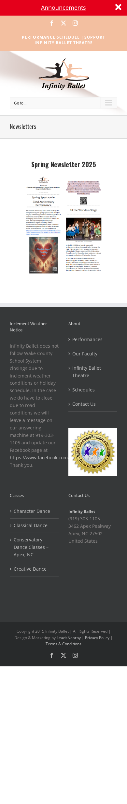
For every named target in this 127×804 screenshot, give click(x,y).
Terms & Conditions (63, 644)
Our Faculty (84, 354)
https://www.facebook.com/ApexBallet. (52, 457)
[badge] (92, 431)
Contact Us (84, 404)
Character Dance (32, 511)
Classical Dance (31, 525)
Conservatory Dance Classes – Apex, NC (31, 547)
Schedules (83, 390)
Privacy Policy (97, 637)
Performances (87, 339)
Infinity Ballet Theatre (86, 371)
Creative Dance (30, 569)
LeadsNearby (69, 637)
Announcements (63, 7)
